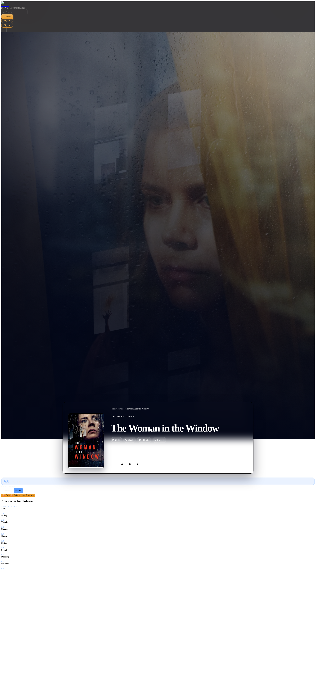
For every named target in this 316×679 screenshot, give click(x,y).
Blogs (22, 8)
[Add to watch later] (114, 464)
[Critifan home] (158, 4)
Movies (4, 8)
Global (18, 491)
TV (9, 8)
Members (15, 8)
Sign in (7, 20)
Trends (7, 16)
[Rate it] (137, 464)
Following (7, 491)
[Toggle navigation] (4, 30)
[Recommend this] (122, 464)
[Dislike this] (130, 464)
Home (113, 409)
